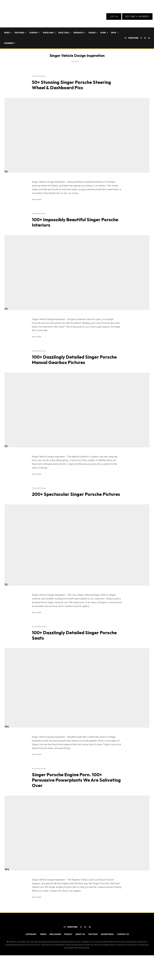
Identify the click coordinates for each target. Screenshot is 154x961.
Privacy (68, 934)
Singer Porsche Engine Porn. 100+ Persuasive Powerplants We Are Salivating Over (76, 780)
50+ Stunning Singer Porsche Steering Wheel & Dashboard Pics (71, 84)
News (7, 32)
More (103, 32)
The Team (93, 934)
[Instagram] (145, 37)
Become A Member (137, 16)
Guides (91, 32)
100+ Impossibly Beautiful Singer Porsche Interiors (75, 222)
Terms (43, 934)
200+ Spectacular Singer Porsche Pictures (76, 494)
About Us (80, 934)
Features (19, 32)
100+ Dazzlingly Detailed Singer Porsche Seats (74, 635)
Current (33, 32)
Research (78, 32)
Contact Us (123, 934)
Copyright (31, 934)
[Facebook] (141, 37)
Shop (113, 32)
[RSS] (85, 927)
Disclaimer (55, 934)
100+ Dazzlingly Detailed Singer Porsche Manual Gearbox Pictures (74, 359)
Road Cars (48, 32)
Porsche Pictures (39, 76)
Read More (36, 199)
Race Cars (63, 32)
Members (8, 43)
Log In (114, 16)
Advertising (107, 934)
